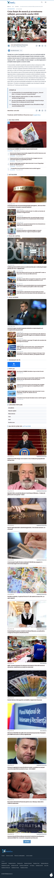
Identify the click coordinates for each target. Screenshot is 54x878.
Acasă (10, 6)
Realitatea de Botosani (6, 867)
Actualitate (17, 6)
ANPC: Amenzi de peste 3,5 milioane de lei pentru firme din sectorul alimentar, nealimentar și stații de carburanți (26, 666)
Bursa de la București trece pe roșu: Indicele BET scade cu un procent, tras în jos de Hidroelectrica (31, 273)
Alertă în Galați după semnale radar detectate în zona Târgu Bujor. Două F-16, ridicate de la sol (30, 392)
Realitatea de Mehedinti (24, 865)
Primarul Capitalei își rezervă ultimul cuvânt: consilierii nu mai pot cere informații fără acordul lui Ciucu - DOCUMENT (26, 768)
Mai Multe (27, 841)
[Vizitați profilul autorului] (9, 45)
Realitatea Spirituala (28, 863)
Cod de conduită (29, 855)
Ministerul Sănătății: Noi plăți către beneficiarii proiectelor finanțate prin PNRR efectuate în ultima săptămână (27, 733)
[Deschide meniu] (45, 2)
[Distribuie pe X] (45, 46)
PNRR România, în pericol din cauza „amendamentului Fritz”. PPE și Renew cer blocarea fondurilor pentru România (30, 348)
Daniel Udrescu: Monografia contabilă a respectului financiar (25, 700)
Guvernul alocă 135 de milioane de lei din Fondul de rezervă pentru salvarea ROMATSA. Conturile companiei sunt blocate (26, 837)
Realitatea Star (20, 863)
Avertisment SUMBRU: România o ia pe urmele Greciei (22, 149)
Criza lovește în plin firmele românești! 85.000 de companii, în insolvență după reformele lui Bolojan (25, 562)
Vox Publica (32, 865)
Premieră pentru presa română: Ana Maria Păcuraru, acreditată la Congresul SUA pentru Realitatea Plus (26, 631)
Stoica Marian (43, 663)
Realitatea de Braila (24, 867)
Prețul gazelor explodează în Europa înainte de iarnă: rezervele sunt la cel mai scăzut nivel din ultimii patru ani (31, 292)
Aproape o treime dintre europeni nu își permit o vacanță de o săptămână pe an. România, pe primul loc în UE (31, 279)
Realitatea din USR (14, 865)
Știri (13, 6)
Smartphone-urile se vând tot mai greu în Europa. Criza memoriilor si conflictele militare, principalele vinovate (31, 353)
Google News (36, 115)
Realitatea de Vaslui (15, 867)
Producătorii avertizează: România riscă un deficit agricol (25, 168)
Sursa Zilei (46, 865)
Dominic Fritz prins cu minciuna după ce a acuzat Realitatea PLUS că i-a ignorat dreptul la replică (29, 231)
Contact (3, 855)
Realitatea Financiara (21, 45)
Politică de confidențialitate (19, 855)
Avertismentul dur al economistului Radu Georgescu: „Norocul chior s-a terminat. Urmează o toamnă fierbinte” (27, 93)
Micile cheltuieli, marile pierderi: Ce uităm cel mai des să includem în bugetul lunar (26, 97)
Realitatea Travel (36, 863)
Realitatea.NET (4, 863)
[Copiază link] (36, 46)
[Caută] (41, 2)
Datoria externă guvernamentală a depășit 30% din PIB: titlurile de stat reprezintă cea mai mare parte (31, 378)
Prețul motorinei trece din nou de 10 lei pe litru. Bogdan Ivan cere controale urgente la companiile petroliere (26, 159)
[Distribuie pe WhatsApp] (42, 46)
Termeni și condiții (9, 855)
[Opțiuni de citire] (51, 875)
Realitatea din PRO (39, 865)
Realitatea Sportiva (12, 863)
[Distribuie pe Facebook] (39, 46)
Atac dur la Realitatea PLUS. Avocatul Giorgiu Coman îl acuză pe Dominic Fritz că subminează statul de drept (28, 101)
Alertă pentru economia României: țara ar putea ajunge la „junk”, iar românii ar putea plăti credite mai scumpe (31, 286)
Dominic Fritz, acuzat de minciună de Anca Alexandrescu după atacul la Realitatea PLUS (28, 105)
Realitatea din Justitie (6, 865)
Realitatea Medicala (44, 863)
